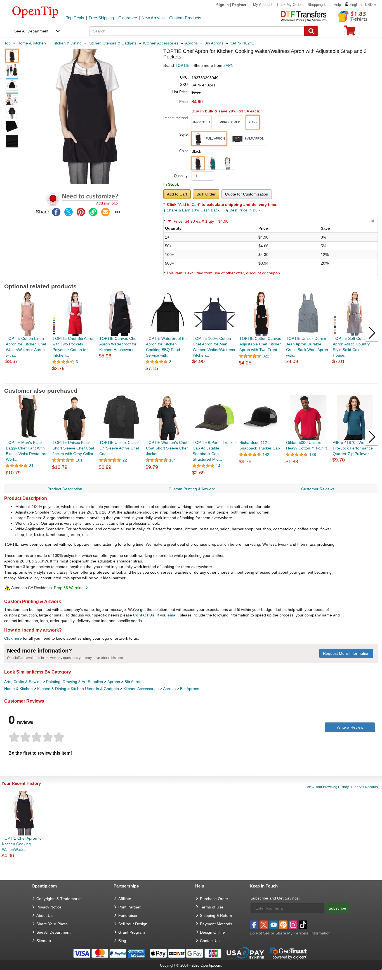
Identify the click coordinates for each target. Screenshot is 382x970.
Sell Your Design (132, 924)
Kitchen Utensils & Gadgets (95, 688)
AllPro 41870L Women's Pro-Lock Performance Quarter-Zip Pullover (354, 448)
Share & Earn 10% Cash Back (193, 210)
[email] (105, 212)
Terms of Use (211, 907)
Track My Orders (290, 5)
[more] (118, 212)
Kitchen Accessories (141, 688)
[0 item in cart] (349, 32)
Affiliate (124, 898)
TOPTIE (182, 65)
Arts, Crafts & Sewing (23, 681)
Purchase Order (214, 898)
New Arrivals (153, 17)
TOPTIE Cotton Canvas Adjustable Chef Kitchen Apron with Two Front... (260, 344)
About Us (44, 915)
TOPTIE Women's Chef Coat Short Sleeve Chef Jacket (167, 448)
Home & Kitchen (18, 688)
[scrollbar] (191, 379)
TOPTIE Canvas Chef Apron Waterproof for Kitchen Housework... (118, 344)
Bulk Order (206, 194)
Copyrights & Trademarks (58, 898)
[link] (93, 212)
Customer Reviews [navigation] (317, 489)
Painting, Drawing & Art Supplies (74, 681)
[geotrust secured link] (288, 953)
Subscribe (337, 908)
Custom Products (185, 17)
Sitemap (43, 940)
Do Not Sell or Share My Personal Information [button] (290, 933)
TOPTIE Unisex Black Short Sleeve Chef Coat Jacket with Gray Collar (73, 448)
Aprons (113, 681)
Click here (13, 638)
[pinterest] (81, 212)
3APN (228, 65)
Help (337, 5)
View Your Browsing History (328, 787)
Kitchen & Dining (51, 688)
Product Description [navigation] (65, 489)
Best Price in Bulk (244, 210)
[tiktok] (303, 924)
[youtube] (273, 924)
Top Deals (75, 17)
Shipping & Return (216, 915)
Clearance (127, 17)
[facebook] (56, 212)
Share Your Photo (52, 924)
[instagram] (293, 924)
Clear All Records (364, 787)
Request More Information (346, 653)
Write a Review (350, 727)
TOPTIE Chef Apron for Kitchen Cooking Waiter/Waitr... (22, 844)
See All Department (31, 31)
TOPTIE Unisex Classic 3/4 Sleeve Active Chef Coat (119, 448)
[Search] (311, 31)
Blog (122, 940)
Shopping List (319, 5)
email (173, 615)
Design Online (212, 932)
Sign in (222, 5)
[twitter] (68, 212)
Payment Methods (216, 924)
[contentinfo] (35, 11)
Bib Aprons (133, 681)
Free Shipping (101, 17)
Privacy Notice (49, 907)
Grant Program (131, 932)
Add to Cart (177, 194)
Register (239, 5)
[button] (360, 5)
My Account (262, 5)
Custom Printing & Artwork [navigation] (192, 489)
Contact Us (143, 615)
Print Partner (129, 907)
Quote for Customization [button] (246, 194)
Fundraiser (128, 915)
